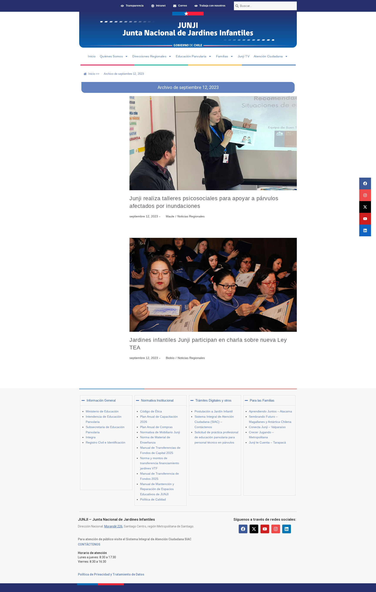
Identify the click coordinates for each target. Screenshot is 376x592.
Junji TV (243, 56)
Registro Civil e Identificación (105, 442)
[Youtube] (365, 219)
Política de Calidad (153, 499)
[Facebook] (365, 183)
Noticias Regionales (191, 216)
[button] (106, 400)
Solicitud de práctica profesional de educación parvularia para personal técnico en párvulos (216, 437)
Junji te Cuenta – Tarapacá (267, 442)
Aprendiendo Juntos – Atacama (270, 411)
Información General (101, 400)
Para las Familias (262, 400)
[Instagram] (365, 195)
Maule (170, 216)
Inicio (92, 56)
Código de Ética (151, 411)
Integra (91, 437)
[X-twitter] (365, 207)
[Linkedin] (365, 230)
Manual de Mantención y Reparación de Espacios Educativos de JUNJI (157, 489)
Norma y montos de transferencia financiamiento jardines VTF (159, 463)
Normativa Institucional (157, 400)
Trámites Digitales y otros (213, 400)
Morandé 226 (113, 526)
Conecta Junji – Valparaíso (267, 427)
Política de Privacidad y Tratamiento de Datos (111, 574)
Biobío (170, 358)
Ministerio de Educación (102, 411)
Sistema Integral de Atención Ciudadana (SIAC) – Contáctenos (214, 422)
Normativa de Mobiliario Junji (160, 432)
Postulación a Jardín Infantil (214, 411)
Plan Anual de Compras (156, 427)
